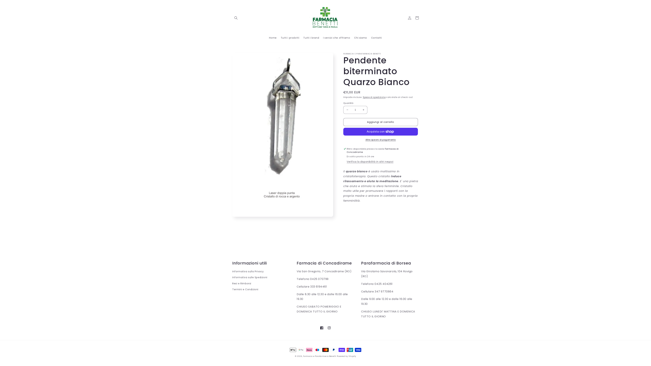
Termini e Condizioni (245, 289)
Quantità (348, 103)
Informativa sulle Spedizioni (249, 277)
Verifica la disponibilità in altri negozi (370, 161)
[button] (236, 18)
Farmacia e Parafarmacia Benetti (319, 356)
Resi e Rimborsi (241, 283)
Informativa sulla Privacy (248, 271)
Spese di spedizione (374, 97)
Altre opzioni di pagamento (381, 139)
